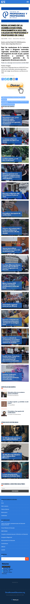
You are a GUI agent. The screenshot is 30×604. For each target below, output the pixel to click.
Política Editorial (5, 509)
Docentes (23, 97)
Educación (4, 99)
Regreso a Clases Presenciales (8, 104)
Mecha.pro (15, 600)
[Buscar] (27, 558)
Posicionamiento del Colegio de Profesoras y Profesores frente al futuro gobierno (15, 102)
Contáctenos (4, 515)
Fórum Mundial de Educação (8, 528)
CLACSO (3, 550)
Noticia (23, 38)
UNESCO (3, 546)
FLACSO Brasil (4, 543)
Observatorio (4, 512)
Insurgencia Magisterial (6, 537)
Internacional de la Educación (8, 540)
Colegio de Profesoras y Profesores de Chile (10, 97)
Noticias (10, 38)
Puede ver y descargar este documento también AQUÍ (15, 63)
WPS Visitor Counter (11, 573)
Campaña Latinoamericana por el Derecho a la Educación (14, 534)
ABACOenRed (4, 531)
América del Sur (16, 38)
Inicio (2, 503)
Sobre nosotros (4, 506)
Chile (21, 38)
